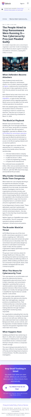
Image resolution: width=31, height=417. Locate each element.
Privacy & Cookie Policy (10, 405)
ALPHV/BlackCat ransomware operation (14, 133)
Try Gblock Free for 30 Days (17, 388)
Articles (5, 19)
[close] (29, 9)
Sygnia (6, 86)
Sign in (22, 3)
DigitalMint (6, 98)
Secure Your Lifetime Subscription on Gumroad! (14, 9)
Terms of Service (23, 405)
